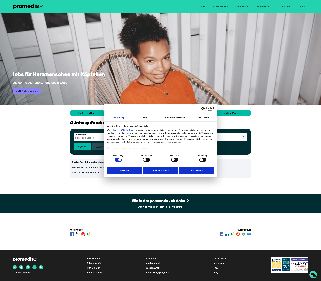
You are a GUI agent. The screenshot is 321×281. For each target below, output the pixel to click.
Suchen (82, 146)
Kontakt (303, 6)
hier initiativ (82, 172)
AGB (216, 268)
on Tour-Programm (233, 113)
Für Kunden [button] (285, 6)
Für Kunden (151, 258)
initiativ (169, 206)
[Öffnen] (244, 137)
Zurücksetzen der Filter (89, 167)
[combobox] (95, 138)
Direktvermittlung (87, 113)
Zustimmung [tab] (118, 118)
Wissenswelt (153, 268)
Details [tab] (146, 117)
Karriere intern (94, 272)
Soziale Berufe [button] (219, 6)
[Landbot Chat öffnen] (313, 274)
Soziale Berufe (94, 258)
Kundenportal (153, 263)
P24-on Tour (93, 268)
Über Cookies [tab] (203, 117)
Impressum (219, 263)
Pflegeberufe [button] (241, 6)
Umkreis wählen (201, 135)
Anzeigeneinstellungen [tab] (174, 117)
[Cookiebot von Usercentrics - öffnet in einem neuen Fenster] (203, 109)
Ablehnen (124, 170)
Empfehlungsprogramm (158, 272)
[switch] (146, 160)
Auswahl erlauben (160, 170)
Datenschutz (220, 258)
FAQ (216, 272)
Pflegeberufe (94, 263)
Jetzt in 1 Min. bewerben (27, 91)
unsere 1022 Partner (123, 130)
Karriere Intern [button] (264, 6)
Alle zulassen (196, 170)
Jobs (202, 6)
